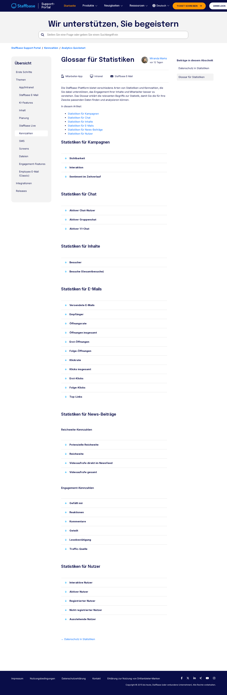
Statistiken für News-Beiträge (85, 129)
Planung (24, 118)
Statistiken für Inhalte (80, 121)
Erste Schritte (24, 72)
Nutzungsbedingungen (42, 678)
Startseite (70, 5)
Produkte (88, 5)
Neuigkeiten (111, 5)
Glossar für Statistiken (191, 77)
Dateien (23, 156)
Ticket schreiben (187, 6)
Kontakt (96, 678)
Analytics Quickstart (73, 47)
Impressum (17, 678)
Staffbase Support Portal (26, 47)
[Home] (23, 5)
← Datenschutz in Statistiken (78, 639)
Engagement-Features (32, 164)
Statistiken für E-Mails (81, 125)
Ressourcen (137, 5)
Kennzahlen (51, 47)
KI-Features (26, 102)
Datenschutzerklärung (74, 678)
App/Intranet (26, 87)
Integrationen (24, 183)
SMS (22, 141)
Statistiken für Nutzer (80, 133)
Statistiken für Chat (79, 117)
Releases (21, 190)
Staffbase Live (27, 125)
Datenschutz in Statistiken (193, 68)
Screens (24, 148)
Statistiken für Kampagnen (83, 113)
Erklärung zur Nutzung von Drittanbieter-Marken (133, 678)
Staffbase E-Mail (28, 95)
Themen (21, 79)
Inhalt (22, 110)
